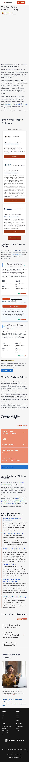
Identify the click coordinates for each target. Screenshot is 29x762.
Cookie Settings (10, 754)
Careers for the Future (6, 732)
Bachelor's (17, 715)
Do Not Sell (5, 751)
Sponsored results (17, 254)
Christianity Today (9, 564)
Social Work (4, 728)
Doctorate (17, 720)
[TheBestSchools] (8, 2)
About (25, 749)
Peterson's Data (19, 250)
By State (3, 713)
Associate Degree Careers (6, 726)
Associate (17, 713)
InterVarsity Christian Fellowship (14, 597)
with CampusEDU (9, 104)
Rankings (4, 711)
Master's (17, 718)
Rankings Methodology (7, 370)
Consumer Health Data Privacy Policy (14, 757)
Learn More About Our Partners (14, 129)
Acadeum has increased (21, 104)
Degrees (18, 711)
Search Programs (21, 2)
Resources (19, 723)
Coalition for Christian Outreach (14, 549)
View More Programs (14, 238)
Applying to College (19, 726)
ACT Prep (17, 728)
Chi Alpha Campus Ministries (13, 533)
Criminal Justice (5, 730)
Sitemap (10, 751)
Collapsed (19, 425)
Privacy (25, 751)
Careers (4, 723)
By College (3, 715)
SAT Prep (17, 730)
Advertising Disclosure (17, 751)
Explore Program (14, 306)
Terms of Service (18, 754)
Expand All (25, 425)
